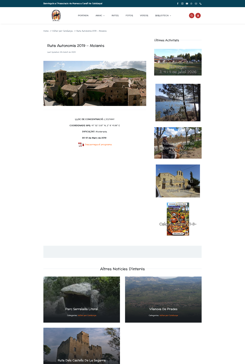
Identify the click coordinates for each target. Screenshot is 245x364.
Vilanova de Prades (163, 309)
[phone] (201, 4)
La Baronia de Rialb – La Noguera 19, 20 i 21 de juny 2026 (178, 108)
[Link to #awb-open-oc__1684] (198, 15)
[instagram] (182, 4)
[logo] (56, 10)
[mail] (196, 4)
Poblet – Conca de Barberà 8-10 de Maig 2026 (177, 148)
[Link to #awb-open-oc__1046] (191, 15)
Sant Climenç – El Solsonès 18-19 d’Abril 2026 (178, 186)
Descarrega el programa (98, 144)
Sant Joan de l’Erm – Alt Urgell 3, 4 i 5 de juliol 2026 (177, 67)
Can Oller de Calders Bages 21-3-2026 (177, 224)
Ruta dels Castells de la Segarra (82, 360)
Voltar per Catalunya (87, 315)
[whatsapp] (191, 4)
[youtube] (187, 4)
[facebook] (178, 4)
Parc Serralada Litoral (81, 309)
